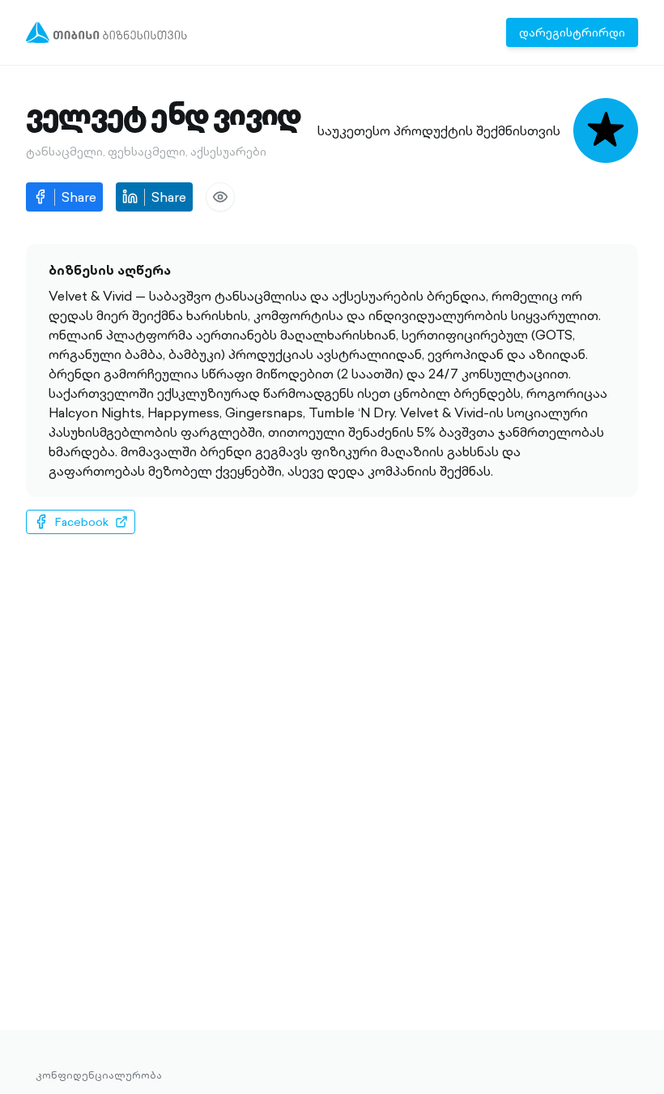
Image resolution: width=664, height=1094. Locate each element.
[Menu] (106, 32)
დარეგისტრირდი (572, 32)
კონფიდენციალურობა (99, 1075)
